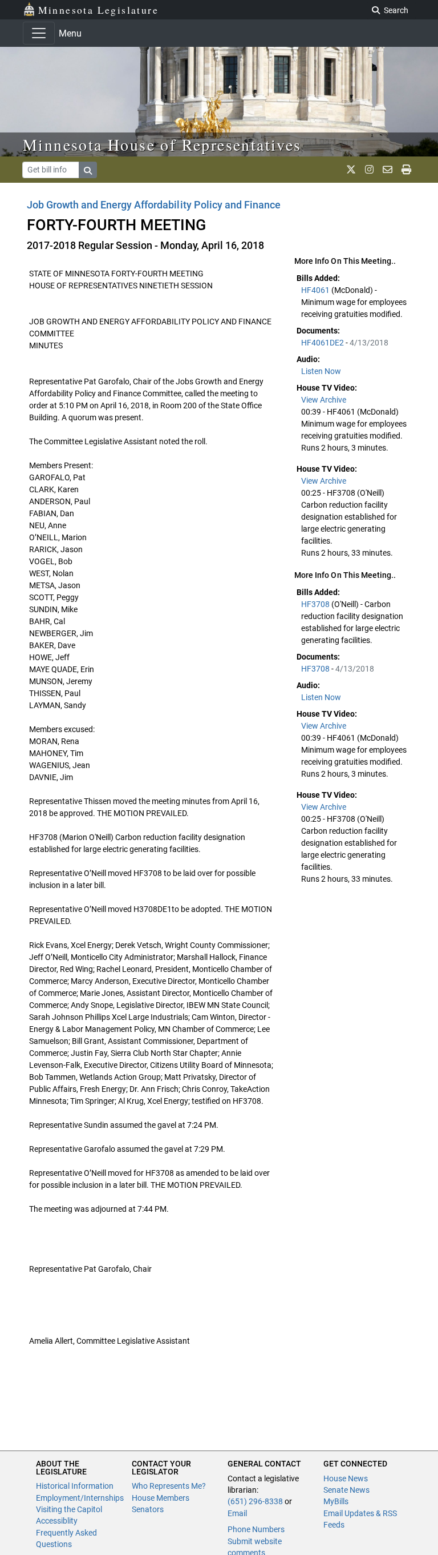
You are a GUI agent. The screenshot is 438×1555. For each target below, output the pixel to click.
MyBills (335, 1501)
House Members (160, 1497)
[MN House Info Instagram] (369, 169)
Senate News (346, 1489)
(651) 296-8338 (255, 1501)
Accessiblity (57, 1520)
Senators (148, 1509)
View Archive (323, 399)
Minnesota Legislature (98, 10)
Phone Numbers (256, 1529)
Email (237, 1513)
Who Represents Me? (169, 1485)
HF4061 (316, 290)
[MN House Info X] (351, 169)
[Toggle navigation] (39, 33)
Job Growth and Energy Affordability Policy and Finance (154, 205)
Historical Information (74, 1485)
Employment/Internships (80, 1497)
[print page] (406, 169)
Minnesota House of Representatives (162, 144)
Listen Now (321, 371)
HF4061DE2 (323, 342)
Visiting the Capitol (69, 1509)
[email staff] (387, 169)
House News (345, 1478)
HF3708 (316, 604)
